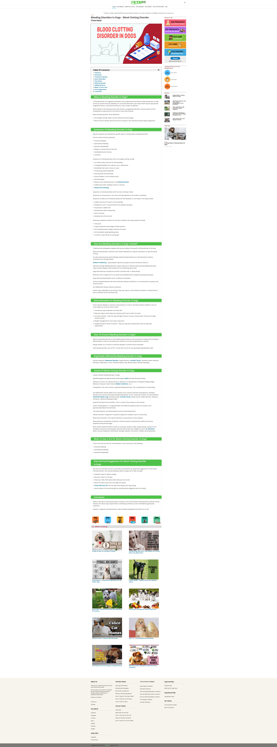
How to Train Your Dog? (121, 701)
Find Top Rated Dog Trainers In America (150, 694)
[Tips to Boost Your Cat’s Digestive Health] (167, 120)
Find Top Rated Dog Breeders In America (150, 691)
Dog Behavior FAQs (169, 696)
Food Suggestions (100, 89)
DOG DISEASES (140, 6)
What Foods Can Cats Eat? (121, 712)
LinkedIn (93, 723)
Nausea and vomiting (101, 188)
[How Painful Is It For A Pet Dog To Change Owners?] (107, 655)
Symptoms (98, 75)
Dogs (114, 6)
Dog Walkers (174, 79)
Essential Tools (130, 6)
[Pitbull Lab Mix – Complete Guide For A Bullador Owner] (144, 569)
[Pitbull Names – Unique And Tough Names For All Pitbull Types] (107, 569)
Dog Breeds (120, 6)
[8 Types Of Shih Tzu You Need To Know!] (107, 540)
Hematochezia (123, 182)
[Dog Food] (132, 520)
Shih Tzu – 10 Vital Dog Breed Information (141, 638)
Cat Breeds (118, 710)
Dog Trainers (174, 72)
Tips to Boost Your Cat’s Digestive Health (179, 119)
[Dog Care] (95, 520)
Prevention (98, 81)
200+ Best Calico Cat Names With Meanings (105, 638)
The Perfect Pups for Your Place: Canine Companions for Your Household (179, 103)
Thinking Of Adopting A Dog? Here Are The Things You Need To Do (179, 114)
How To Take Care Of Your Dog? (123, 699)
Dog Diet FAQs (168, 685)
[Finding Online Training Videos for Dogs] (167, 96)
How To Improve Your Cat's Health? (124, 720)
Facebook (93, 712)
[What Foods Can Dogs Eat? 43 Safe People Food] (144, 598)
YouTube (93, 718)
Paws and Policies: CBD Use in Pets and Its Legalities (178, 108)
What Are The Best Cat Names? (123, 718)
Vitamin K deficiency (100, 262)
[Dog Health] (107, 520)
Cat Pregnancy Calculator (146, 699)
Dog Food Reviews (158, 6)
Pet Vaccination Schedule (170, 705)
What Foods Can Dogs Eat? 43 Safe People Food (142, 609)
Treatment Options (101, 77)
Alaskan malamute (121, 384)
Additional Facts (99, 85)
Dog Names (148, 6)
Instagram (93, 715)
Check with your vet (101, 485)
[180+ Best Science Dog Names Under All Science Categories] (144, 655)
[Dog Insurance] (157, 520)
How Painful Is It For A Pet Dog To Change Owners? (107, 665)
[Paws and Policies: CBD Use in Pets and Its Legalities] (167, 108)
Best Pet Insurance (169, 707)
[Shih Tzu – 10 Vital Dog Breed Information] (144, 627)
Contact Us (93, 701)
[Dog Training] (144, 520)
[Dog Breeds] (120, 520)
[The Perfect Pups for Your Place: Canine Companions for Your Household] (167, 102)
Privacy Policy (94, 739)
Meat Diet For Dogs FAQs (170, 688)
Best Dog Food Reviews (121, 685)
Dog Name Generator (145, 688)
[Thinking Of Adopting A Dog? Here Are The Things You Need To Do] (167, 114)
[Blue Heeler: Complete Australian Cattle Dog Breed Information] (107, 598)
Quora (92, 720)
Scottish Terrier (135, 360)
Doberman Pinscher (111, 360)
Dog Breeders (174, 86)
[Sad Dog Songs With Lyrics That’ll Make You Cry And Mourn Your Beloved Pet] (144, 540)
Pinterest (93, 726)
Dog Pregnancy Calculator (146, 686)
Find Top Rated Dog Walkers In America (150, 697)
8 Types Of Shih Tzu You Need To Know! (103, 551)
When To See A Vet (100, 87)
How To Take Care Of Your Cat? (123, 715)
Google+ (93, 728)
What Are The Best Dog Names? (123, 693)
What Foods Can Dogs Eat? (122, 691)
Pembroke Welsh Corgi (100, 397)
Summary (97, 73)
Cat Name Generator (145, 702)
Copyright (93, 737)
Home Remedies (100, 79)
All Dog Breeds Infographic (122, 688)
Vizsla (127, 378)
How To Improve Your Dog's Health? (124, 696)
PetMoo (107, 745)
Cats (166, 6)
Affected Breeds (100, 83)
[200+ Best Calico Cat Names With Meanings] (107, 627)
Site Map (93, 704)
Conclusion (98, 91)
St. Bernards (150, 429)
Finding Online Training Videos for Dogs (178, 96)
